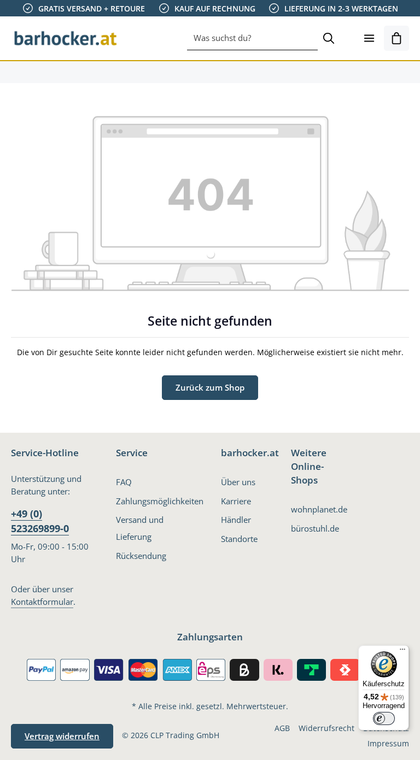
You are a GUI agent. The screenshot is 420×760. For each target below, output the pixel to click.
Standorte (239, 538)
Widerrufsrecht (326, 728)
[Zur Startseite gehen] (65, 38)
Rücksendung (141, 555)
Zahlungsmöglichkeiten (159, 501)
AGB (282, 728)
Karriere (236, 501)
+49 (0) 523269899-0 (40, 521)
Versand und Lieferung (140, 528)
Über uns (238, 481)
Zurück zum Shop (210, 387)
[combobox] (252, 38)
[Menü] (369, 38)
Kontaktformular (42, 601)
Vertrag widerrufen (62, 735)
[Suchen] (328, 38)
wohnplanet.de (319, 509)
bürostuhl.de (315, 528)
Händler (236, 519)
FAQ (124, 481)
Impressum (388, 743)
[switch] (384, 718)
